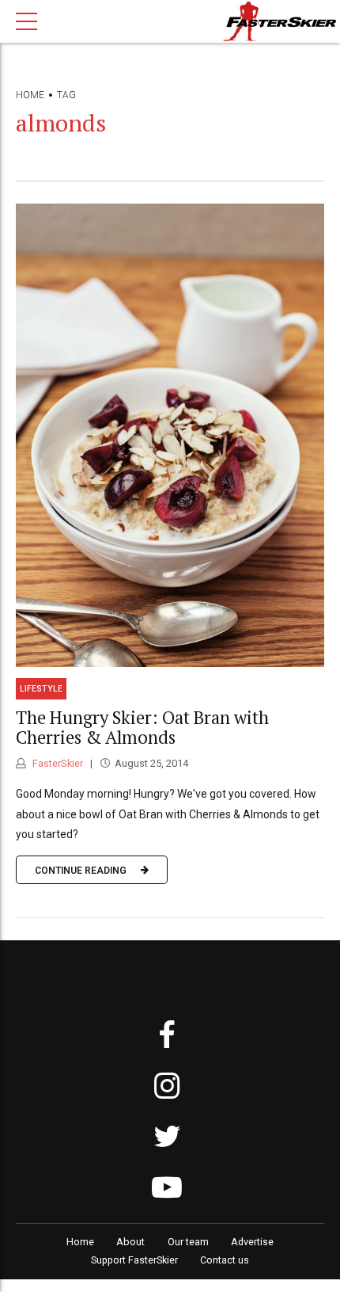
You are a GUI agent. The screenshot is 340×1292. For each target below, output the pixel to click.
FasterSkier (56, 763)
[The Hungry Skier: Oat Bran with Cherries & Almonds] (170, 435)
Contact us (224, 1260)
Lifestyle (41, 688)
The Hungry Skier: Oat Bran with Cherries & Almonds (142, 727)
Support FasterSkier (134, 1260)
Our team (188, 1242)
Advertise (252, 1242)
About (130, 1242)
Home (30, 95)
